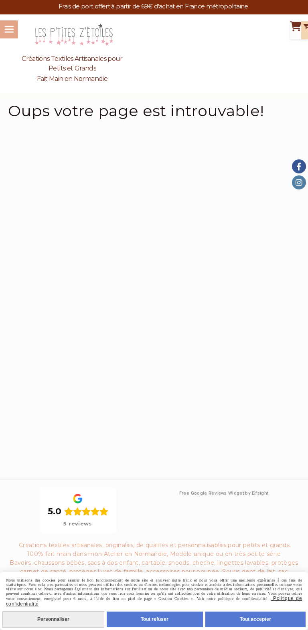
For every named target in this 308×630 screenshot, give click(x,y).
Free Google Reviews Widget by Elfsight (224, 493)
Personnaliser (53, 619)
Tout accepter (255, 619)
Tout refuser (154, 619)
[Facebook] (299, 166)
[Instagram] (299, 182)
